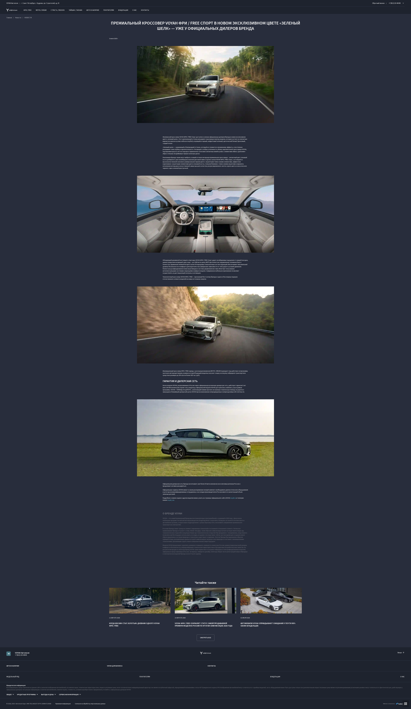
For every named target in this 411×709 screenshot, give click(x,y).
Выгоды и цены (47, 694)
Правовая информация (63, 704)
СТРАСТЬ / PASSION (57, 10)
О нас (134, 10)
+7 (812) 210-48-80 (21, 655)
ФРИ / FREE (27, 10)
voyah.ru (233, 498)
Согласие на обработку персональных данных (90, 704)
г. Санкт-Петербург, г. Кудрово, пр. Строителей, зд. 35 (40, 3)
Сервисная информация (69, 694)
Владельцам (123, 10)
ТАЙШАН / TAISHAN (75, 10)
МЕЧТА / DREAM (41, 10)
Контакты (145, 10)
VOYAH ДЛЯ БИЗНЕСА (114, 666)
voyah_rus (171, 500)
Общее (9, 694)
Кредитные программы (26, 694)
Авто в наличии (92, 10)
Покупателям (108, 10)
